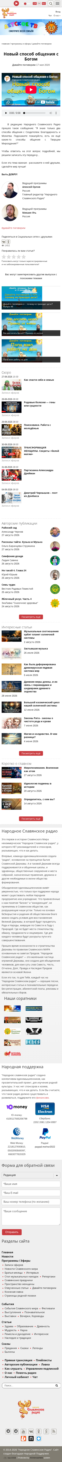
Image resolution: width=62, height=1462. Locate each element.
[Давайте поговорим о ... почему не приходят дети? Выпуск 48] (31, 297)
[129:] (31, 27)
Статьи (7, 1322)
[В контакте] (31, 1431)
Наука (23, 1330)
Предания (11, 1348)
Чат (50, 15)
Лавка (45, 1364)
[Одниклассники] (38, 1431)
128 (34, 3)
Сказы (6, 1343)
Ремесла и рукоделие (17, 1334)
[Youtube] (23, 1431)
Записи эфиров (14, 1265)
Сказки (24, 1348)
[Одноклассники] (8, 242)
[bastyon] (38, 1438)
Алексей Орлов (31, 187)
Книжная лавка (14, 1292)
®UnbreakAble (36, 1458)
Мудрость (11, 1330)
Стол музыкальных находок (22, 1276)
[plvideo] (31, 1438)
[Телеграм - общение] (16, 1431)
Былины (10, 1352)
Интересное (41, 1334)
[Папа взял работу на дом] (31, 350)
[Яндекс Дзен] (46, 1431)
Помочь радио (26, 1372)
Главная (7, 1252)
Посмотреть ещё (31, 617)
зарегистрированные (36, 261)
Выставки (10, 1316)
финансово (42, 1097)
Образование (25, 1326)
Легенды (37, 1348)
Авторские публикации (21, 1364)
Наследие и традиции (18, 1338)
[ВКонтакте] (4, 242)
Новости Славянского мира (21, 1269)
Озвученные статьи (17, 1288)
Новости (7, 1256)
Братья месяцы (14, 1272)
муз (43, 3)
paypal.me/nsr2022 (45, 1146)
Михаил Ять (29, 212)
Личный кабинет (17, 1377)
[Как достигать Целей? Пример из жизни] (31, 324)
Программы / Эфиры (16, 1260)
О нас (8, 1372)
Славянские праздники (19, 1280)
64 (39, 3)
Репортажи (48, 1276)
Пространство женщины (19, 1284)
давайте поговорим (14, 228)
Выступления (13, 1312)
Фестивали (48, 1308)
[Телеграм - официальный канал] (8, 1431)
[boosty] (23, 1438)
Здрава (9, 1326)
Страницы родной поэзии (20, 1295)
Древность (43, 1326)
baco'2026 (11, 1458)
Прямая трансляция (18, 1360)
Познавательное (34, 1312)
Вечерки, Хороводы (32, 1316)
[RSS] (54, 1431)
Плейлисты (44, 1360)
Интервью (32, 1272)
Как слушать (13, 1368)
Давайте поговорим (24, 65)
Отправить (11, 1232)
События (8, 1304)
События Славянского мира (21, 1308)
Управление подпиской (42, 1368)
